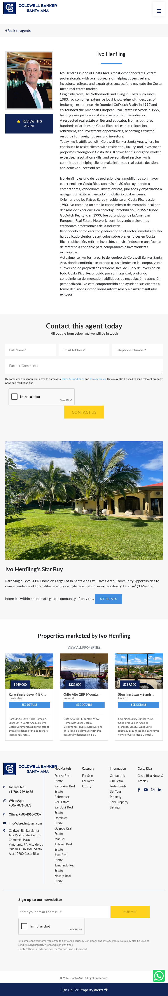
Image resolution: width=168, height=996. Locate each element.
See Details (108, 599)
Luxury (86, 786)
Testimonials (118, 786)
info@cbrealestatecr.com (25, 823)
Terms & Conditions (72, 379)
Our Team (116, 781)
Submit (130, 911)
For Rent (88, 781)
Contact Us (84, 412)
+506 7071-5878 (20, 805)
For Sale (87, 775)
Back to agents (19, 30)
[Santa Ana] (30, 8)
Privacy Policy (98, 379)
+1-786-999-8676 (21, 791)
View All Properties (84, 647)
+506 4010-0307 (30, 814)
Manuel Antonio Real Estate (63, 844)
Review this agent (32, 123)
